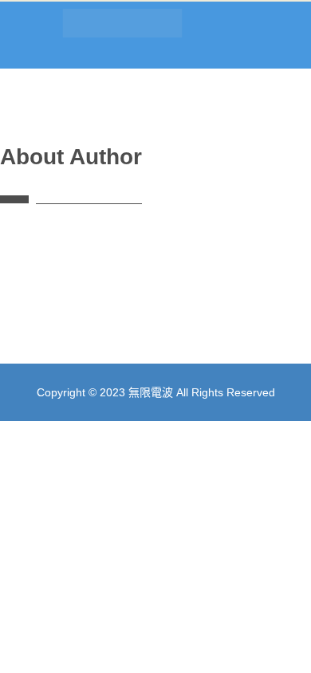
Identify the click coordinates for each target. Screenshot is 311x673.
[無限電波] (61, 28)
